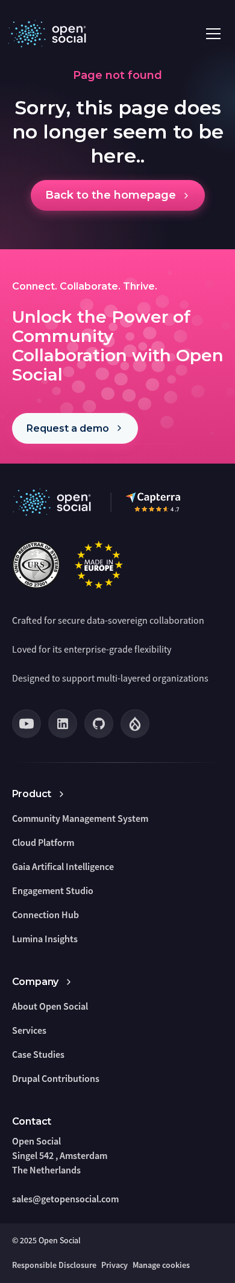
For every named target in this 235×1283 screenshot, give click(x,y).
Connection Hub (45, 915)
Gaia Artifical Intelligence (63, 866)
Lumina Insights (45, 939)
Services (29, 1030)
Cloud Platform (43, 842)
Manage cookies (161, 1265)
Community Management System (80, 818)
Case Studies (38, 1054)
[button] (213, 33)
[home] (49, 33)
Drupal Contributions (55, 1078)
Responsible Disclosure (54, 1265)
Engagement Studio (52, 890)
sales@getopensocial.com (65, 1199)
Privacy (114, 1265)
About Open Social (50, 1006)
